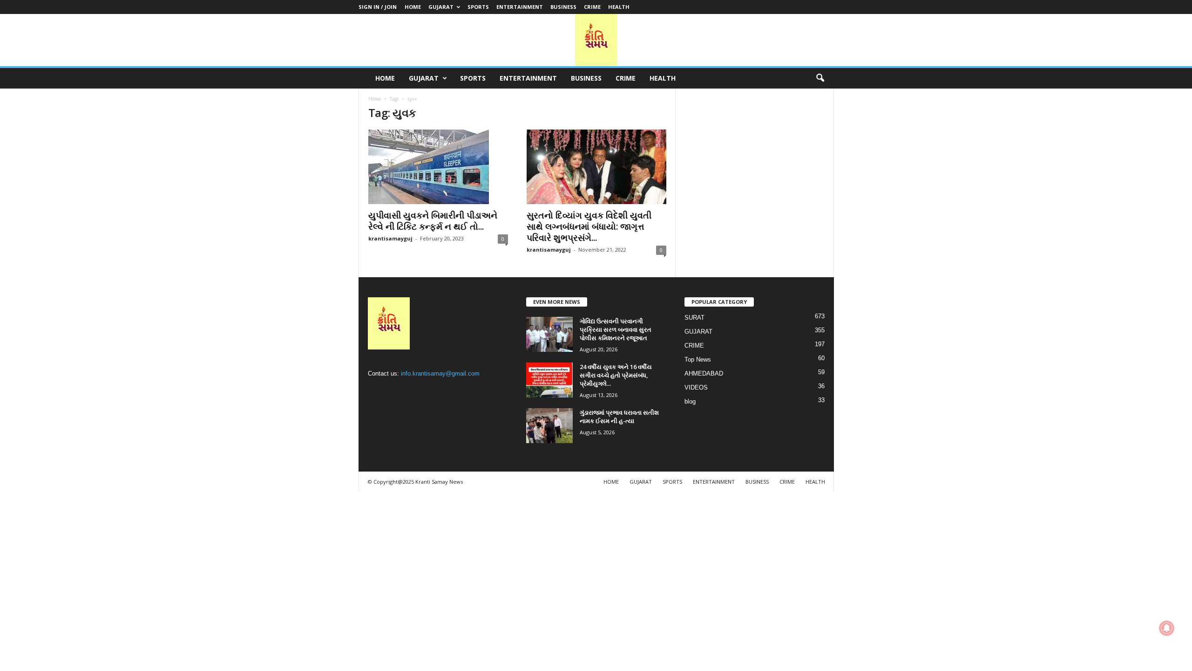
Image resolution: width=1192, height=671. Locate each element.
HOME (413, 6)
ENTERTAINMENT (519, 6)
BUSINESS (563, 6)
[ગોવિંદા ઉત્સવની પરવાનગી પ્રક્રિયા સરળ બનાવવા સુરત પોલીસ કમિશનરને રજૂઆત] (549, 334)
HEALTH (619, 6)
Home (374, 99)
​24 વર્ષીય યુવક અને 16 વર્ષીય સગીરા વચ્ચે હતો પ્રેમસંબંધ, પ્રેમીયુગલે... (616, 375)
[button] (820, 78)
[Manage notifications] (1166, 628)
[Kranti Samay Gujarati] (596, 40)
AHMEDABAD (703, 373)
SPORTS (478, 6)
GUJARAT (441, 6)
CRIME (592, 6)
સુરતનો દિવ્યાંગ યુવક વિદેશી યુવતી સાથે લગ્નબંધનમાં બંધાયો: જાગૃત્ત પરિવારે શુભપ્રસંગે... (589, 226)
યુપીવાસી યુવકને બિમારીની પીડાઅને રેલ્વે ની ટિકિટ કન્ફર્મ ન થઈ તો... (432, 221)
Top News (697, 359)
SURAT (694, 317)
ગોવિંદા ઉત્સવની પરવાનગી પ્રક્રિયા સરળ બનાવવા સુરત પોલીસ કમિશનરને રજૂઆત (615, 329)
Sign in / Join (378, 6)
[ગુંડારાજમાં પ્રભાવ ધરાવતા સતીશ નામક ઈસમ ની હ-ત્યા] (549, 425)
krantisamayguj (390, 238)
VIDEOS (696, 387)
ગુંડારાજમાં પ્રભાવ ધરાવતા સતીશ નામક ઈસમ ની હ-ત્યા (619, 416)
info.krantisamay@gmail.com (440, 373)
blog (690, 401)
